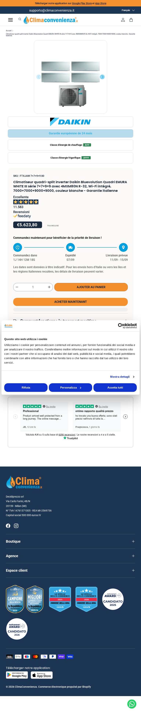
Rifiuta (26, 387)
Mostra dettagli (120, 376)
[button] (131, 20)
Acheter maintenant (70, 302)
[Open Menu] (10, 19)
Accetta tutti (115, 387)
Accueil (8, 31)
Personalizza (68, 387)
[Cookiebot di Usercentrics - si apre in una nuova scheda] (121, 326)
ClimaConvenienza (26, 686)
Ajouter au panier (91, 287)
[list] (70, 76)
